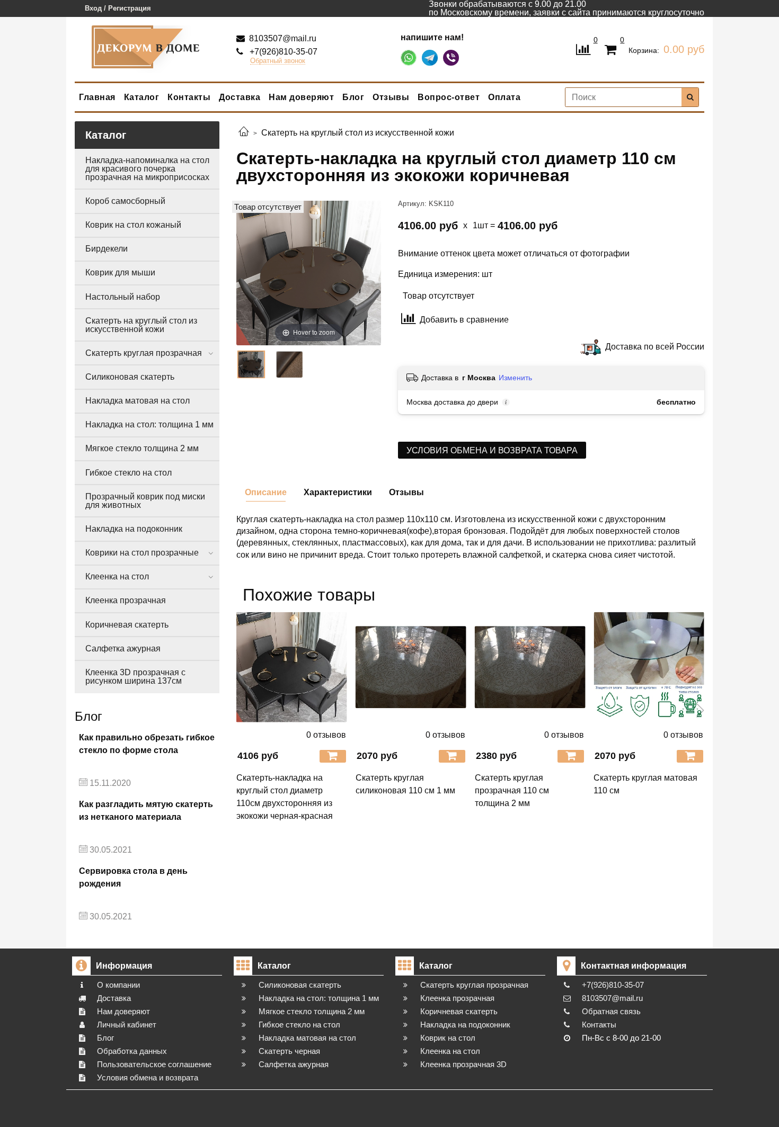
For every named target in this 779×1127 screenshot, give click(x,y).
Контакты (188, 97)
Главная (97, 97)
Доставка (239, 97)
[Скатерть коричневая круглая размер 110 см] (251, 364)
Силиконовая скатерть (129, 376)
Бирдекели (106, 248)
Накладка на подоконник (133, 528)
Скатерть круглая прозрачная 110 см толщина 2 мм (512, 790)
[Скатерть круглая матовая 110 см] (649, 667)
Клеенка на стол (117, 576)
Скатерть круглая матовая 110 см (645, 784)
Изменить (515, 377)
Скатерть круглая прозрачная (143, 352)
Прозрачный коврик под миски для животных (145, 500)
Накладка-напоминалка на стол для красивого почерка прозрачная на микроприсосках (147, 169)
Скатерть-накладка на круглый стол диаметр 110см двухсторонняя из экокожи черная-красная (284, 796)
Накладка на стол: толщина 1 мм (149, 424)
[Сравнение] (583, 48)
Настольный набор (122, 296)
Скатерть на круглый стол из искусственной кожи (141, 325)
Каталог (142, 97)
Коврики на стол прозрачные (142, 552)
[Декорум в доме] (147, 47)
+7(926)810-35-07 (282, 51)
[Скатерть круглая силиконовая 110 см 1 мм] (411, 667)
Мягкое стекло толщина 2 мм (142, 448)
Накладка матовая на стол (137, 400)
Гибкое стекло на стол (128, 472)
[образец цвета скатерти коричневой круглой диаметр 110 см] (289, 364)
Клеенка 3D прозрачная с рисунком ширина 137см (135, 676)
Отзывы (391, 97)
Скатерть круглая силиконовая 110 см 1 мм (405, 784)
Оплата (504, 97)
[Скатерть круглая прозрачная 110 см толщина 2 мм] (530, 667)
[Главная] (243, 132)
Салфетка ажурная (123, 648)
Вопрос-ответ (449, 97)
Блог (353, 97)
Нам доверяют (301, 97)
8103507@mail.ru (281, 38)
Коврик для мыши (120, 272)
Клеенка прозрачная (125, 600)
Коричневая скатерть (127, 624)
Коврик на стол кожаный (133, 224)
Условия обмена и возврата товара (492, 450)
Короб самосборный (125, 200)
